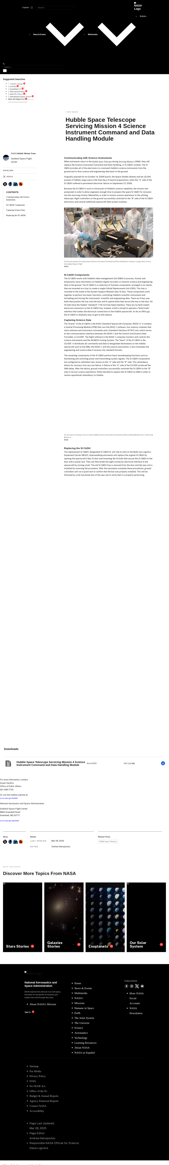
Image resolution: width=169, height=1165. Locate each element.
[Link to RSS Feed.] (21, 184)
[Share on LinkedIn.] (16, 184)
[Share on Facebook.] (10, 184)
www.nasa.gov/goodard (9, 821)
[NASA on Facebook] (126, 986)
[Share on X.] (5, 184)
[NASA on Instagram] (132, 986)
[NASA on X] (137, 986)
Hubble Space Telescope (102, 161)
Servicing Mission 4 (126, 161)
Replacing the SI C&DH (16, 215)
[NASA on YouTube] (142, 986)
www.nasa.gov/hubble (9, 798)
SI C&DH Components (15, 205)
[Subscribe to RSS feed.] (21, 842)
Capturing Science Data (15, 210)
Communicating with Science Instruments (17, 198)
